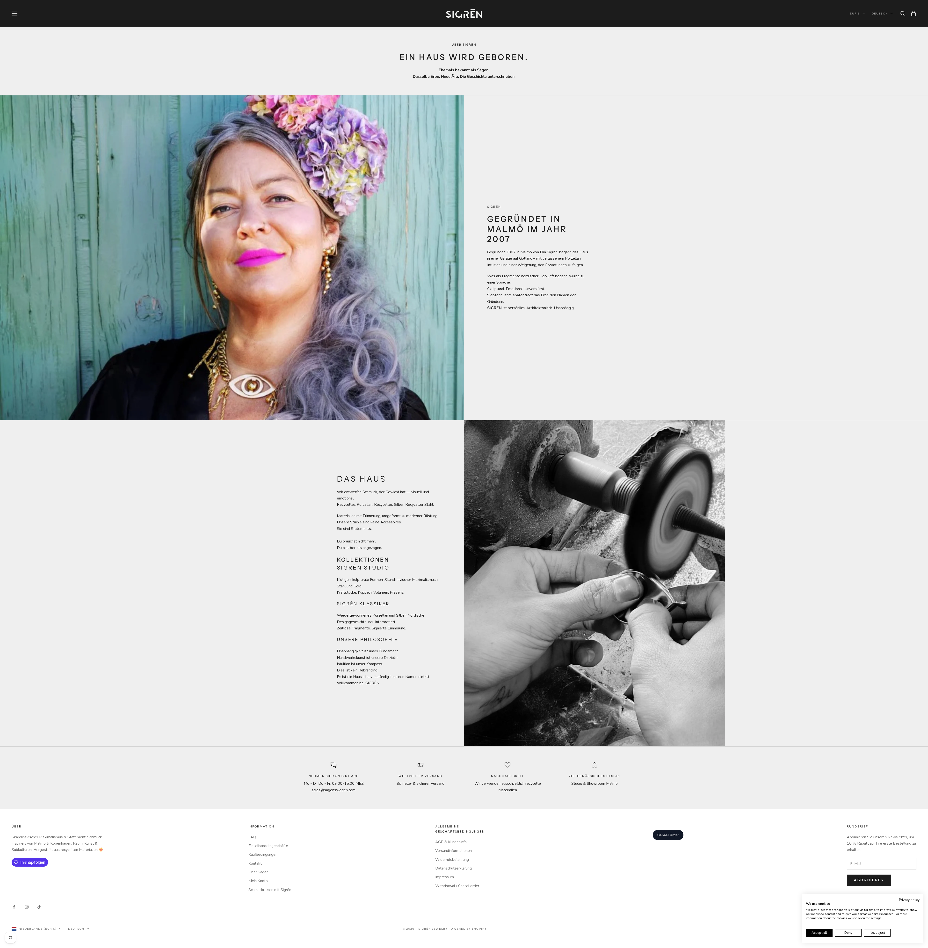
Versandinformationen (453, 850)
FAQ (252, 837)
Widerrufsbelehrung (452, 859)
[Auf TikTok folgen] (39, 907)
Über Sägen (258, 872)
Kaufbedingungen (262, 854)
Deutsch (880, 13)
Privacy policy (909, 900)
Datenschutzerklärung (453, 868)
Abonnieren (869, 880)
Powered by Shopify (468, 928)
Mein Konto (258, 881)
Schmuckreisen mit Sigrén (269, 889)
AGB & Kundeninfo (451, 842)
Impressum (444, 877)
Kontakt (255, 863)
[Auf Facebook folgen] (14, 907)
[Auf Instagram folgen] (26, 907)
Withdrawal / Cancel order (457, 886)
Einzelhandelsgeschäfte (268, 845)
